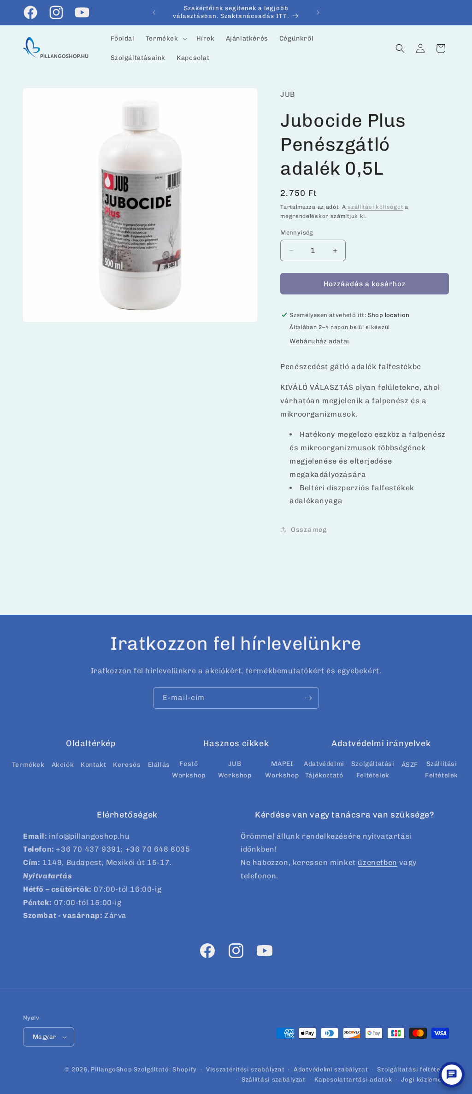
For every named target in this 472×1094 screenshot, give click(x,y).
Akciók (63, 765)
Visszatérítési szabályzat (245, 1069)
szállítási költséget (375, 207)
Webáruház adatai (319, 341)
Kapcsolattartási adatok (353, 1079)
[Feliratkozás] (308, 698)
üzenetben (377, 862)
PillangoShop (111, 1069)
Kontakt (93, 765)
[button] (165, 38)
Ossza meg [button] (308, 530)
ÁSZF (409, 765)
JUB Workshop (235, 769)
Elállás (159, 765)
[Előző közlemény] (154, 12)
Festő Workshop (189, 769)
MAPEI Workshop (282, 769)
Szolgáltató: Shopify (165, 1069)
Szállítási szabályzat (274, 1079)
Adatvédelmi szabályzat (331, 1069)
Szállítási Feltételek (441, 769)
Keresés (127, 765)
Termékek (28, 765)
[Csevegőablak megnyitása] (452, 1075)
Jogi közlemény (425, 1079)
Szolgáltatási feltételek (413, 1069)
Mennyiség (296, 232)
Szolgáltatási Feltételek (373, 769)
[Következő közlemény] (318, 12)
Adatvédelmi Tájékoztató (324, 769)
